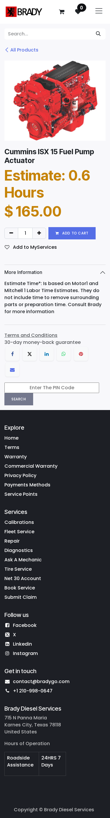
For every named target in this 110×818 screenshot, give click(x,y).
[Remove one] (11, 233)
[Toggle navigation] (99, 12)
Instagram (25, 653)
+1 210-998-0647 (33, 690)
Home (11, 438)
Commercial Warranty (30, 466)
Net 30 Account (22, 578)
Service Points (21, 494)
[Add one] (39, 233)
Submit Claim (20, 597)
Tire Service (18, 569)
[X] (30, 354)
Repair (12, 541)
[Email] (12, 370)
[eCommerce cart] (62, 12)
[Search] (98, 34)
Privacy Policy (20, 475)
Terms (11, 447)
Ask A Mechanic (23, 559)
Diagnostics (18, 550)
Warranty (15, 456)
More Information (23, 272)
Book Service (19, 587)
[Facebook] (12, 354)
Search (18, 399)
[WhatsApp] (64, 354)
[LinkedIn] (47, 354)
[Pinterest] (81, 354)
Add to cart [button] (75, 233)
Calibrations (19, 522)
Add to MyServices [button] (34, 247)
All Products (24, 50)
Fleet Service (19, 531)
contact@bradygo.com (41, 681)
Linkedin (22, 644)
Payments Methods (27, 484)
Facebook (25, 625)
